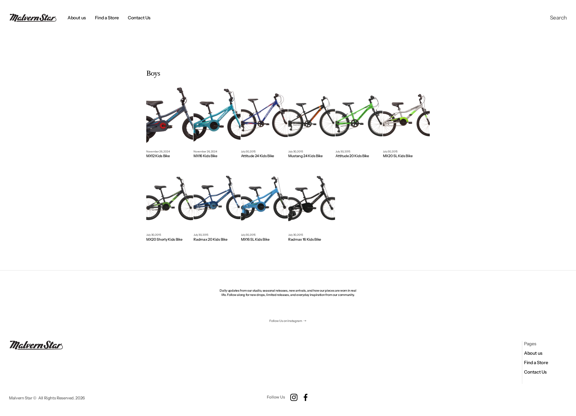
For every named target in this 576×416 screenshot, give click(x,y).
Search (558, 17)
